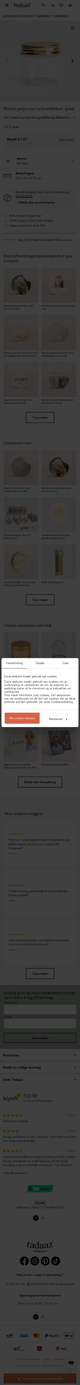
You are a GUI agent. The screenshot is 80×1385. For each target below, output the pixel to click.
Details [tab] (40, 663)
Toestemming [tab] (14, 663)
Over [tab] (66, 663)
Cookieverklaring (62, 702)
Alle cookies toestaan (22, 718)
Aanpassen (56, 719)
